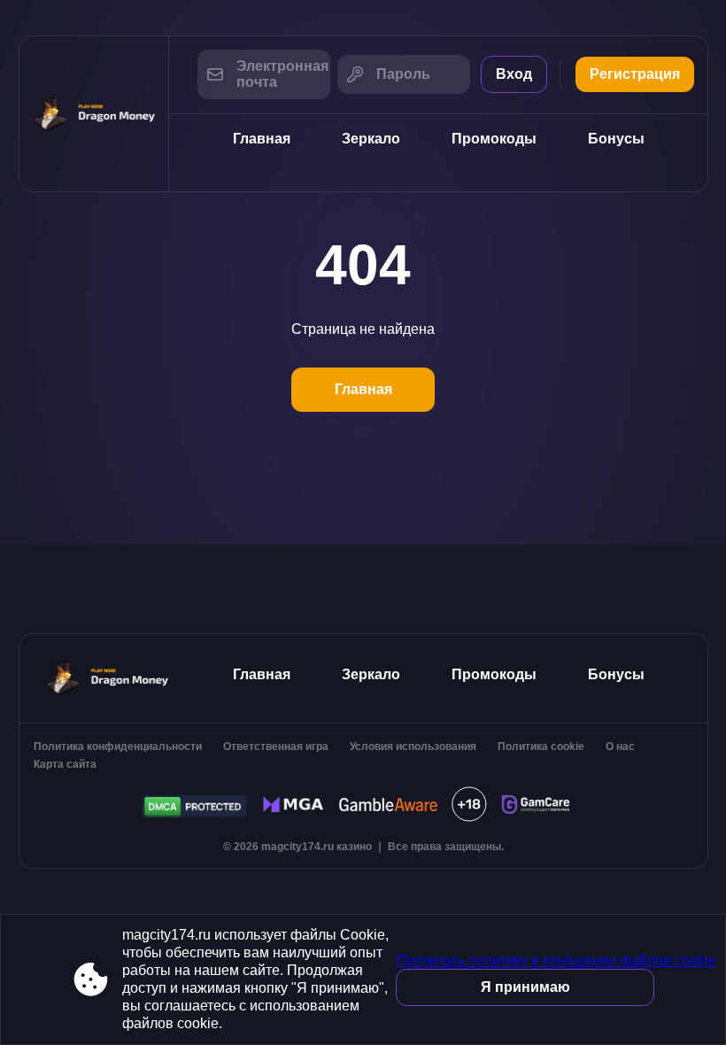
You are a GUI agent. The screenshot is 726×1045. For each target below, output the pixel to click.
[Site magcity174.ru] (94, 113)
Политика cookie (541, 746)
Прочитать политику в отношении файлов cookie (556, 960)
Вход (514, 73)
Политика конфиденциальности (118, 746)
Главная (261, 138)
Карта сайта (65, 764)
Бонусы (616, 138)
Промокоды (494, 138)
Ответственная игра (275, 746)
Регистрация (635, 73)
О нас (620, 746)
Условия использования (413, 746)
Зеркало (371, 138)
